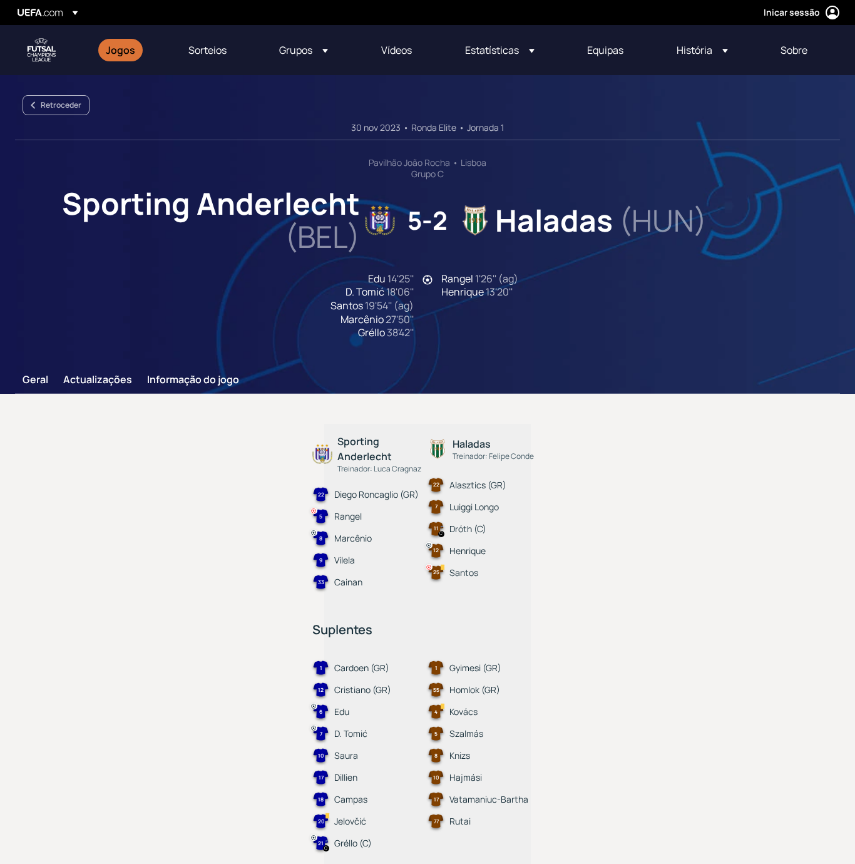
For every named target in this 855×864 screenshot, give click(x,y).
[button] (303, 50)
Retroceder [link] (61, 105)
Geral (35, 380)
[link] (120, 50)
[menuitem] (131, 50)
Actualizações (97, 380)
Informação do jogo (193, 380)
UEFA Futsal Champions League (41, 50)
